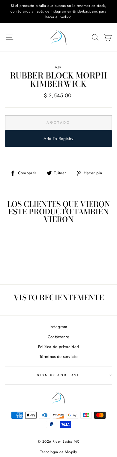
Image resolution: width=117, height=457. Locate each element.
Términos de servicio (58, 356)
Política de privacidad (58, 347)
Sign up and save (58, 375)
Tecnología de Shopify (58, 452)
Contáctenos (59, 337)
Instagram (58, 327)
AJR (58, 67)
